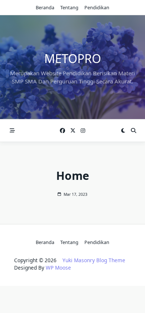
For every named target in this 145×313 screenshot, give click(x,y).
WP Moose (58, 267)
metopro (72, 58)
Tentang (69, 7)
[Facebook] (62, 131)
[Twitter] (72, 131)
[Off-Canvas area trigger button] (12, 130)
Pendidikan (96, 7)
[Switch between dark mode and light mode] (123, 130)
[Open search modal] (133, 130)
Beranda (45, 7)
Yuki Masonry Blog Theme (93, 260)
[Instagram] (83, 131)
